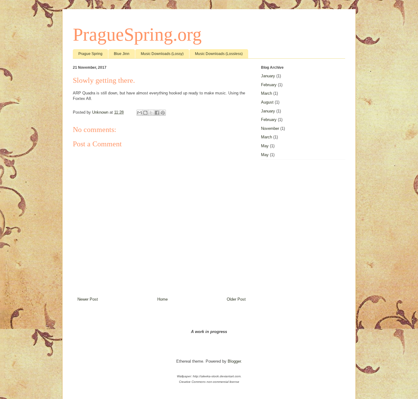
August (267, 102)
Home (162, 299)
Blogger (234, 361)
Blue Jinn (121, 54)
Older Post (236, 299)
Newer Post (87, 299)
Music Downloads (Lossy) (162, 54)
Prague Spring (90, 54)
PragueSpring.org (137, 34)
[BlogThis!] (145, 113)
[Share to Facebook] (157, 113)
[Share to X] (151, 113)
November (270, 128)
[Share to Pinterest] (163, 113)
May (265, 146)
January (268, 76)
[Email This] (139, 113)
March (266, 93)
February (269, 84)
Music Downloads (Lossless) (219, 54)
